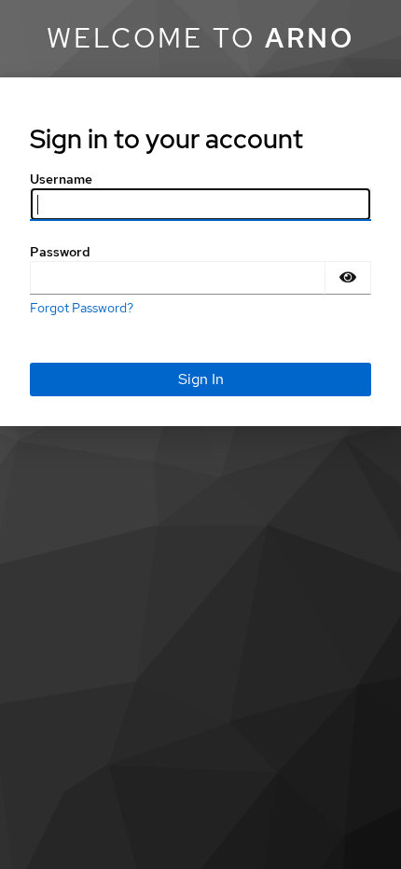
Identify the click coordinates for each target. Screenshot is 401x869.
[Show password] (348, 278)
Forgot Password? (81, 307)
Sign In (201, 379)
